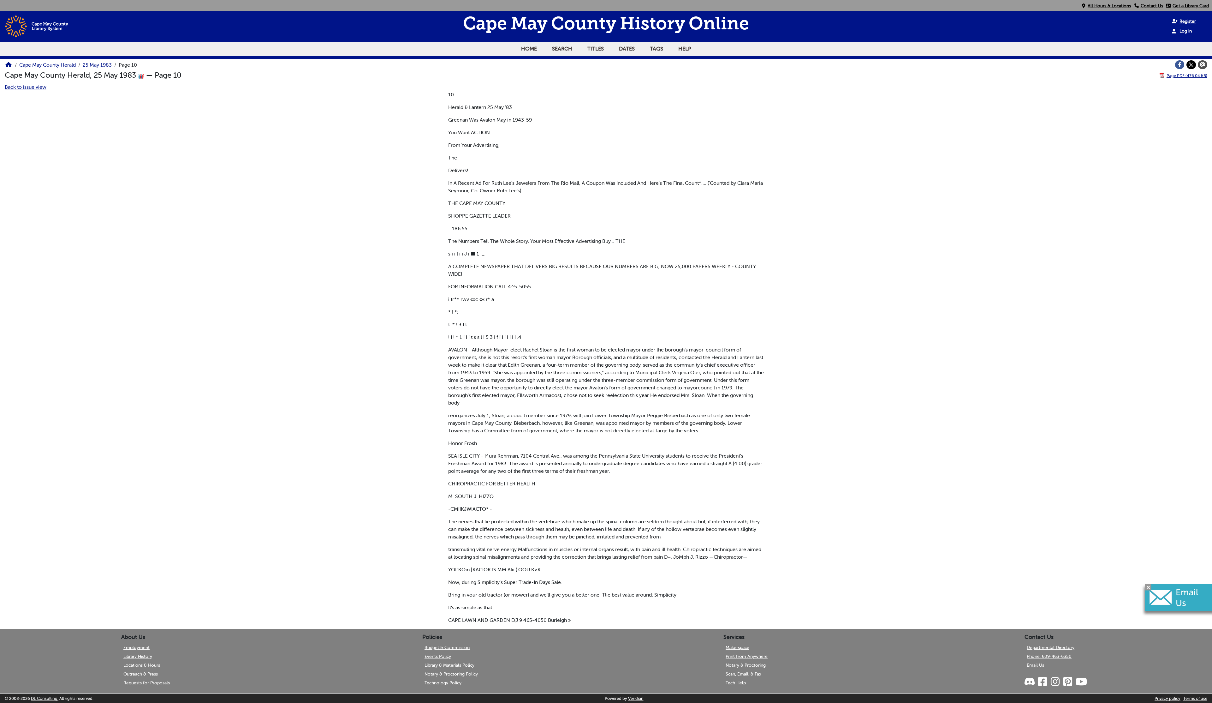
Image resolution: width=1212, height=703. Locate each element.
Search (562, 48)
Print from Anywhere (747, 656)
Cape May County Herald (47, 65)
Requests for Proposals (146, 683)
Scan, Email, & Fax (743, 674)
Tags (656, 48)
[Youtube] (1081, 681)
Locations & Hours (141, 665)
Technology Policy (443, 683)
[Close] (1148, 587)
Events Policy (438, 656)
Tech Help (736, 683)
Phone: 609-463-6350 (1049, 656)
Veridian (636, 698)
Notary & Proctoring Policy (451, 674)
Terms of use (1195, 698)
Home (529, 48)
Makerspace (737, 647)
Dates (627, 48)
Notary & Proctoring (746, 665)
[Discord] (1030, 681)
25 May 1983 (97, 65)
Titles (595, 48)
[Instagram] (1055, 681)
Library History (137, 656)
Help (684, 48)
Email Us (1035, 665)
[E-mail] (1202, 64)
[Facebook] (1180, 64)
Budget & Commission (447, 647)
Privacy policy (1167, 698)
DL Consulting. (44, 698)
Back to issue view (25, 87)
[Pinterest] (1067, 681)
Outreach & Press (140, 674)
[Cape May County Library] (8, 66)
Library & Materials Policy (449, 665)
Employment (136, 647)
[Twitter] (1191, 64)
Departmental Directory (1050, 647)
